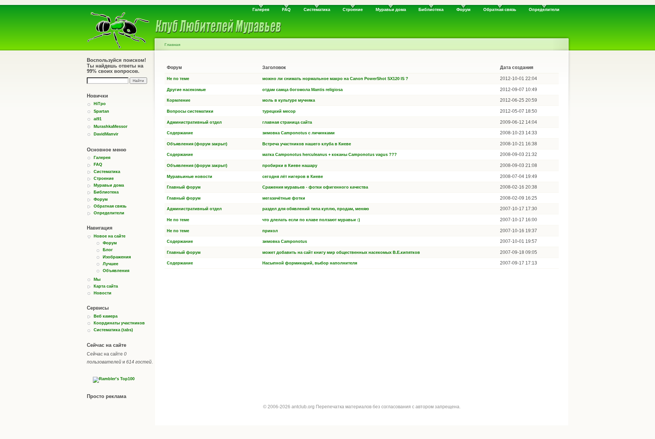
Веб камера (106, 316)
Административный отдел (194, 122)
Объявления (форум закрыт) (197, 144)
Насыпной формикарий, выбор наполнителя (309, 263)
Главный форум (184, 187)
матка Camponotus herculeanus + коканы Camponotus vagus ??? (329, 154)
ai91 (98, 118)
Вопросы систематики (190, 111)
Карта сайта (106, 286)
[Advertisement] (362, 329)
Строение (353, 9)
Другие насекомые (186, 89)
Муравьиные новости (189, 176)
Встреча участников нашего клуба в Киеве (306, 144)
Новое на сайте (109, 236)
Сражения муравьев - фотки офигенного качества (315, 187)
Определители (544, 9)
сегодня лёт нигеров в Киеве (292, 176)
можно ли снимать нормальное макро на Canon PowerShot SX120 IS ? (335, 78)
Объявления (116, 270)
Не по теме (178, 78)
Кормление (178, 100)
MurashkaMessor (110, 126)
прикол (270, 230)
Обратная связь (499, 9)
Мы (97, 279)
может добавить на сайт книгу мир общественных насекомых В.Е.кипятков (341, 252)
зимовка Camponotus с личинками (298, 133)
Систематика (317, 9)
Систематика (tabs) (113, 329)
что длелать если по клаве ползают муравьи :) (311, 219)
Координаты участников (119, 323)
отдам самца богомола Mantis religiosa (302, 89)
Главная (172, 44)
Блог (108, 249)
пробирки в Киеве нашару (289, 165)
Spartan (101, 111)
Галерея (260, 9)
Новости (102, 293)
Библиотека (430, 9)
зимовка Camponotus (284, 241)
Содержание (180, 133)
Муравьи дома (391, 9)
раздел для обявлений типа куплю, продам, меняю (315, 208)
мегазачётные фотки (283, 198)
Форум (463, 9)
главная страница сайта (287, 122)
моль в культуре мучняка (288, 100)
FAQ (286, 9)
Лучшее (110, 263)
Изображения (117, 257)
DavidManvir (106, 134)
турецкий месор (279, 111)
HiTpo (100, 103)
